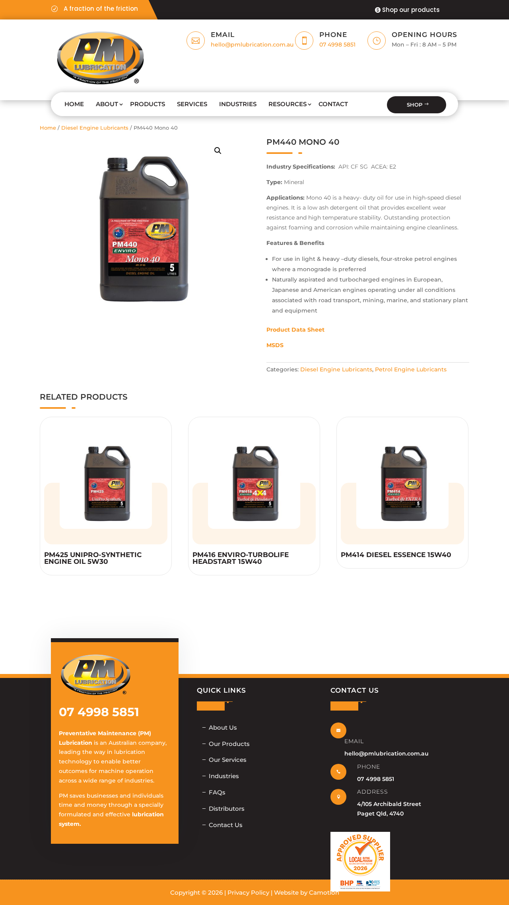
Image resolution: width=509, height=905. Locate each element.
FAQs (217, 792)
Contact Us (226, 825)
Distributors (227, 808)
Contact (333, 104)
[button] (218, 151)
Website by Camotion (306, 892)
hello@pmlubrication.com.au (252, 44)
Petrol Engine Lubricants (411, 369)
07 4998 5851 (337, 44)
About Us (223, 727)
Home (74, 104)
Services (192, 104)
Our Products (229, 744)
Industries (237, 104)
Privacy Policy (248, 892)
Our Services (228, 759)
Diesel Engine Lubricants (94, 128)
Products (147, 104)
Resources (287, 104)
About (107, 104)
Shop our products (411, 10)
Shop (414, 104)
